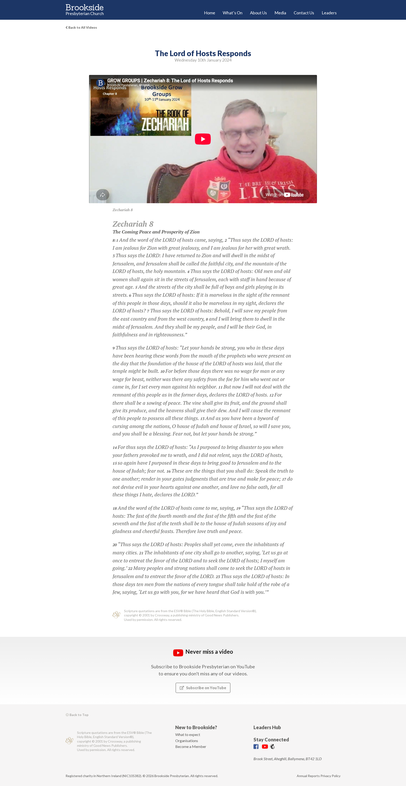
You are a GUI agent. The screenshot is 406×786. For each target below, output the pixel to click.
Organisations (186, 740)
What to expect (187, 734)
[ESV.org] (116, 615)
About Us (258, 12)
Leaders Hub (267, 727)
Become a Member (190, 746)
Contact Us (304, 12)
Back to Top (78, 715)
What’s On (232, 12)
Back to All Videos (82, 27)
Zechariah (121, 209)
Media (280, 12)
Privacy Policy (330, 776)
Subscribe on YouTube (205, 687)
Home (209, 12)
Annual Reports (308, 776)
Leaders (329, 12)
